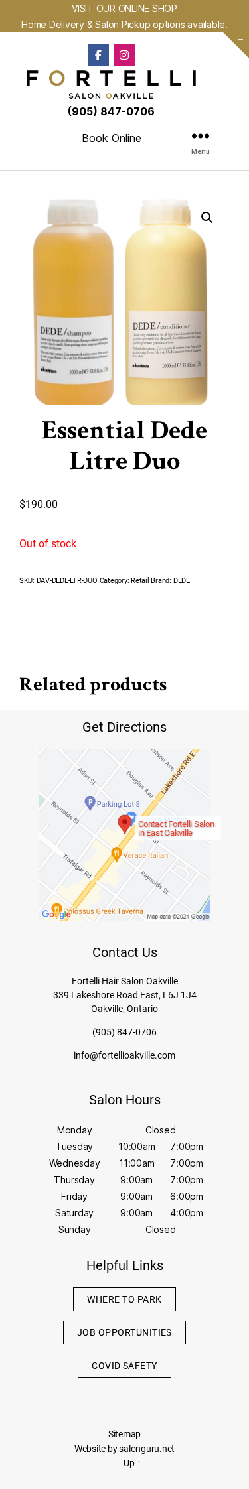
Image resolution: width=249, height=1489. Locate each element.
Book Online (111, 138)
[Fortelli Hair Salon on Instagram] (124, 55)
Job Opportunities (124, 1332)
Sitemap (124, 1434)
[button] (207, 217)
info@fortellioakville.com (124, 1055)
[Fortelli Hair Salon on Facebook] (98, 55)
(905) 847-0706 (124, 1032)
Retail (140, 580)
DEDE (181, 580)
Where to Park (124, 1299)
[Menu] (200, 135)
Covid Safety (124, 1365)
